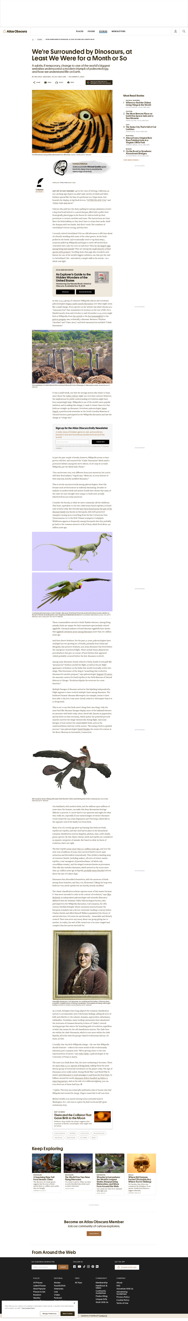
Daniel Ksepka (83, 729)
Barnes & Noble (85, 292)
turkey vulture (72, 396)
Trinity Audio (64, 182)
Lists (56, 1292)
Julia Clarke (84, 1054)
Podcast (58, 1298)
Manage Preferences (49, 1313)
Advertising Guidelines (122, 1293)
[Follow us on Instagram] (88, 1267)
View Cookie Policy (28, 1308)
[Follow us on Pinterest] (92, 1267)
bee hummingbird (95, 316)
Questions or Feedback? (94, 1316)
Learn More (94, 1233)
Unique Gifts (101, 1299)
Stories (39, 39)
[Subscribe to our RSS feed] (97, 1267)
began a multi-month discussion (79, 304)
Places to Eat (39, 1292)
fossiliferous (59, 1133)
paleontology (99, 1133)
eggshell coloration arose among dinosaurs (74, 632)
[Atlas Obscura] (15, 31)
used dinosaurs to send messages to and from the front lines (84, 1075)
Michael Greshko (42, 77)
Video (57, 1295)
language (58, 1137)
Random (37, 1295)
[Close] (74, 1303)
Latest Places (39, 1286)
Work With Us (102, 1302)
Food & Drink (59, 1286)
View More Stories (130, 160)
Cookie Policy (123, 1300)
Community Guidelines (101, 1292)
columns (83, 1137)
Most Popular (39, 1289)
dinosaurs (71, 1137)
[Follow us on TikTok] (84, 1267)
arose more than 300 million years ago (83, 849)
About (119, 1283)
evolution (85, 1133)
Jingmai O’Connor (104, 674)
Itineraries (58, 1289)
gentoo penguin (59, 320)
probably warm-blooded (94, 871)
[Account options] (175, 31)
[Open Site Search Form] (184, 31)
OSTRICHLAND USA (96, 200)
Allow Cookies (68, 1313)
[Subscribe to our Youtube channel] (79, 1267)
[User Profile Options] (175, 31)
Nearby (36, 1298)
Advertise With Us (125, 1289)
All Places (38, 1283)
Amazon (65, 292)
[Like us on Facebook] (74, 1267)
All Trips (78, 1283)
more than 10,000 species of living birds (72, 1066)
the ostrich (77, 316)
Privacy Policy (96, 446)
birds (94, 1137)
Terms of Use (122, 1303)
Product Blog (101, 1296)
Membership (102, 1283)
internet (73, 1133)
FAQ (118, 1286)
